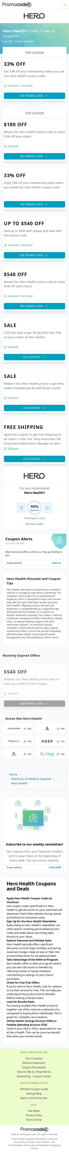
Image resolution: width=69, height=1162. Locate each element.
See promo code (31, 96)
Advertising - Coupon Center (34, 1076)
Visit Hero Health (34, 523)
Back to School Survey (34, 1098)
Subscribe (55, 867)
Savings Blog (34, 1093)
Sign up (56, 562)
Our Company (33, 1058)
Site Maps (34, 1111)
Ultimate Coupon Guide (34, 1089)
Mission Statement (33, 1063)
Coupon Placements (34, 1067)
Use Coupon (31, 357)
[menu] (65, 5)
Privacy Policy (34, 1115)
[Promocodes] (17, 5)
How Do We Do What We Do (34, 1072)
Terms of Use (34, 1119)
